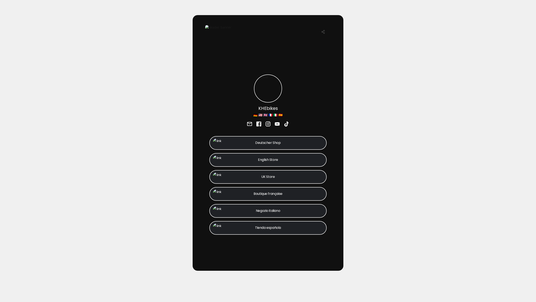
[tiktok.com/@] (286, 124)
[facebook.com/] (258, 124)
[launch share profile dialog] (323, 32)
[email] (249, 124)
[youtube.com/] (277, 124)
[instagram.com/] (268, 124)
